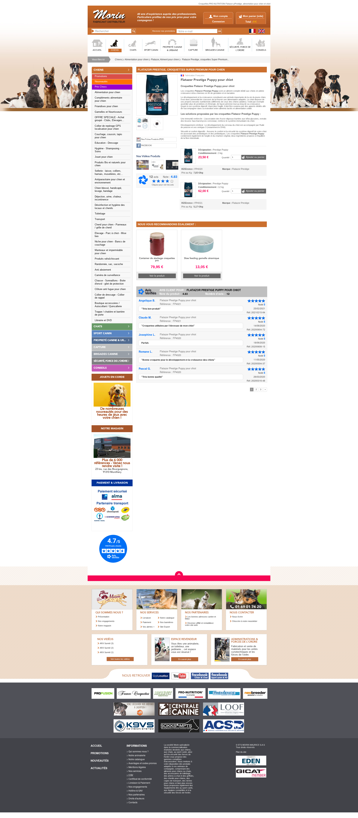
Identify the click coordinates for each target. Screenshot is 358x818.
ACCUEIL (97, 50)
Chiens (118, 59)
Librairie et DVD (103, 320)
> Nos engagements (137, 786)
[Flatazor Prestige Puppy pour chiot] (157, 94)
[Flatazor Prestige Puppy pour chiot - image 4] (156, 123)
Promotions (101, 76)
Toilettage (100, 213)
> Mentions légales (136, 767)
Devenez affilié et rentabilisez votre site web (199, 624)
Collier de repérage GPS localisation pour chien (108, 127)
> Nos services (134, 770)
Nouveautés (101, 81)
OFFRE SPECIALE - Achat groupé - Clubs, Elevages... (109, 119)
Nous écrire (237, 617)
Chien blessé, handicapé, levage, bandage (108, 189)
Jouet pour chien (104, 157)
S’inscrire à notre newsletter (244, 621)
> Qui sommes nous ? (138, 751)
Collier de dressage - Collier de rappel (109, 296)
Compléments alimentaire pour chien (108, 99)
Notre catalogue (167, 618)
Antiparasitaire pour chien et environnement (110, 181)
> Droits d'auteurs (135, 798)
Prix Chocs (101, 86)
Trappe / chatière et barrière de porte (110, 313)
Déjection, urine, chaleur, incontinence (108, 198)
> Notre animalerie (136, 755)
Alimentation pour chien (137, 59)
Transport (100, 219)
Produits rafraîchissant (107, 258)
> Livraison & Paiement (138, 782)
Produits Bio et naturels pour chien (110, 164)
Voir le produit (157, 276)
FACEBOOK (146, 146)
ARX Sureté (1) (107, 652)
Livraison (147, 618)
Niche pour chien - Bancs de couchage (110, 243)
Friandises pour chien (106, 106)
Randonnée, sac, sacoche (109, 264)
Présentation (103, 617)
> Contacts (132, 802)
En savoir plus (184, 659)
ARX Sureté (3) (107, 643)
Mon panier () (253, 16)
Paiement (147, 622)
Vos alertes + (148, 627)
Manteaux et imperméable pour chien (109, 252)
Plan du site (241, 752)
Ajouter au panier (255, 157)
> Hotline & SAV (135, 790)
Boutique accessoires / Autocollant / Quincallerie (108, 304)
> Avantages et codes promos (142, 763)
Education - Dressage (106, 143)
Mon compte (220, 16)
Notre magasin (104, 626)
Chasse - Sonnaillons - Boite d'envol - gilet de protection (110, 282)
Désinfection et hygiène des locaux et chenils (110, 206)
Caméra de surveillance (107, 275)
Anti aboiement (103, 269)
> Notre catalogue (136, 759)
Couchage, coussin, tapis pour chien (108, 136)
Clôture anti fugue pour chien (110, 289)
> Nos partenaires (136, 794)
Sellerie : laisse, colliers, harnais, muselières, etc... (109, 172)
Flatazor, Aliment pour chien (165, 59)
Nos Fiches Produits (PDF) (152, 139)
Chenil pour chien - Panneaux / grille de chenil (110, 226)
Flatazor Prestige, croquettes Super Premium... (205, 59)
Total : (251, 22)
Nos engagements (106, 621)
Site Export (165, 627)
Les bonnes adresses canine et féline (200, 618)
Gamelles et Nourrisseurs (108, 112)
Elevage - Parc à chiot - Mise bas (110, 235)
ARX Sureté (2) (107, 648)
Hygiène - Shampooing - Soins (108, 150)
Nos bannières (166, 622)
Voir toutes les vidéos (120, 659)
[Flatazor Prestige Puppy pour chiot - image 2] (142, 123)
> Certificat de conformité (139, 778)
